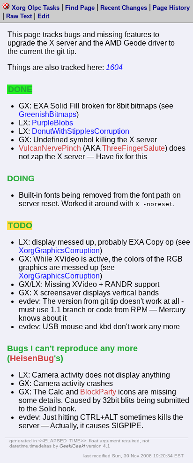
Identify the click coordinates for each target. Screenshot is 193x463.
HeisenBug (32, 358)
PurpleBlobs (52, 123)
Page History (171, 7)
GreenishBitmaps (47, 114)
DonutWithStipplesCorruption (80, 131)
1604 (114, 67)
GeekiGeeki (72, 445)
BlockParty (98, 392)
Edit (43, 16)
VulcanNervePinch (50, 148)
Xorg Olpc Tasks (35, 7)
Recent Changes (123, 7)
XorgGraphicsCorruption (59, 251)
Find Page (80, 7)
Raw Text (19, 16)
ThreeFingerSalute (133, 148)
